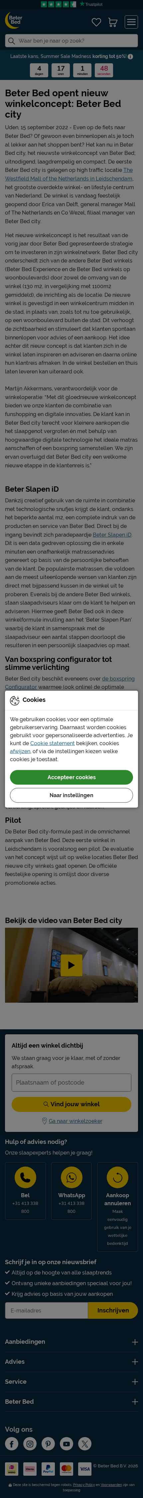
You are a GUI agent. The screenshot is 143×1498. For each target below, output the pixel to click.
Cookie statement (52, 743)
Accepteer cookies (72, 777)
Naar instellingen (71, 795)
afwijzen (20, 751)
